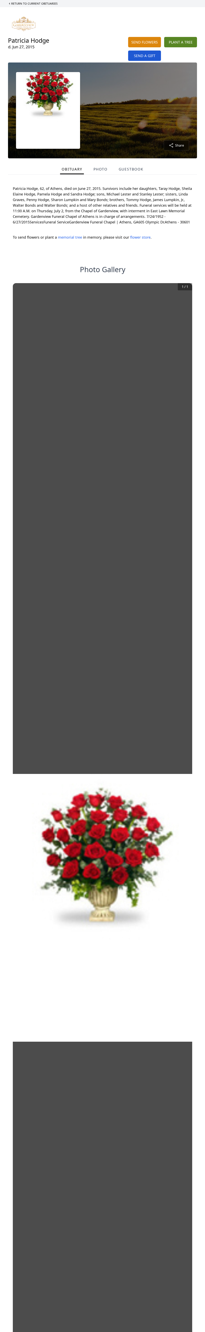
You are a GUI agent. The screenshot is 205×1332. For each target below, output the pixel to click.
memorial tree (70, 237)
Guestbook (131, 169)
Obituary (72, 169)
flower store (140, 237)
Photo (100, 169)
